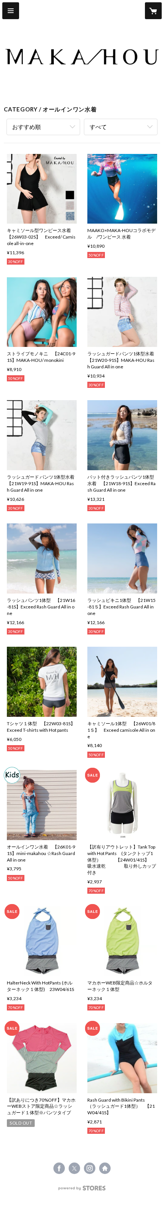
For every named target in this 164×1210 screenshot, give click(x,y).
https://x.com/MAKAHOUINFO (74, 1168)
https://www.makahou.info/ (105, 1168)
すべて (98, 126)
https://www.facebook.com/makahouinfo (59, 1168)
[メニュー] (10, 10)
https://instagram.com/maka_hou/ (89, 1168)
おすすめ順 (26, 126)
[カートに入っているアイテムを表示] (153, 10)
